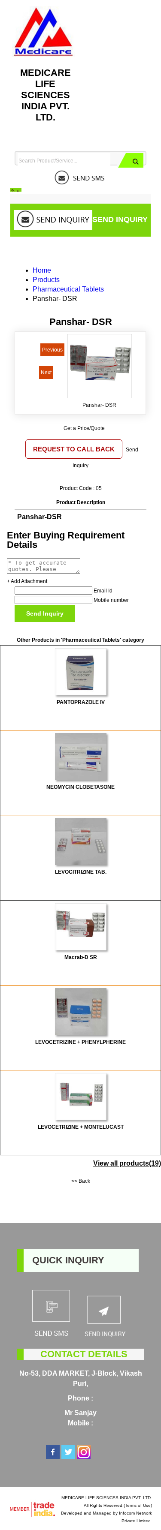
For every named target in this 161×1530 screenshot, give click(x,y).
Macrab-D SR (80, 957)
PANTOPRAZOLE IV (81, 702)
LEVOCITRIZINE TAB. (80, 872)
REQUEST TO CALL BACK (74, 449)
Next (46, 373)
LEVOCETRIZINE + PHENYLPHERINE (80, 1042)
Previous (52, 350)
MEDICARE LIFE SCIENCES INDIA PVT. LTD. (45, 95)
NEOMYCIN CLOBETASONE (80, 787)
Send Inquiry (120, 220)
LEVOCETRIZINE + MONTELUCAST (81, 1127)
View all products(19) (127, 1163)
